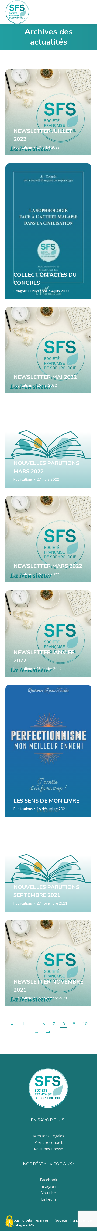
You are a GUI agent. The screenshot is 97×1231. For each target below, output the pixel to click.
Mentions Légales (48, 1135)
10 (84, 1023)
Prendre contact (48, 1142)
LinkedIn (48, 1199)
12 (48, 1030)
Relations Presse (48, 1148)
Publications (23, 147)
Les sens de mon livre (46, 800)
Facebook (48, 1179)
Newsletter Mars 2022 (47, 565)
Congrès (20, 291)
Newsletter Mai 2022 (45, 377)
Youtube (48, 1192)
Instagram (48, 1186)
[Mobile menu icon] (86, 11)
